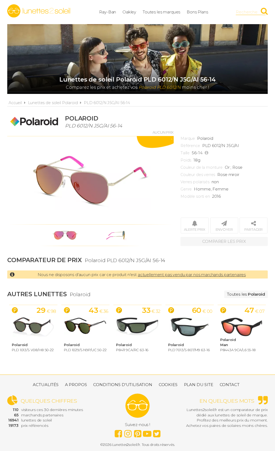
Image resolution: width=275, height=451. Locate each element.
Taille (185, 153)
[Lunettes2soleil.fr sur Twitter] (157, 432)
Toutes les (246, 294)
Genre (186, 189)
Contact (230, 384)
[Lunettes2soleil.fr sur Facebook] (118, 432)
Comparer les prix (224, 241)
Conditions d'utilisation (122, 384)
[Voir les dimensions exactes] (207, 153)
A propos (76, 384)
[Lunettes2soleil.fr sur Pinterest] (137, 432)
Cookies (168, 384)
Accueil (15, 102)
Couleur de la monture (201, 167)
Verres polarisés (194, 181)
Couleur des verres (197, 174)
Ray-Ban (107, 11)
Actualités (46, 384)
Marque (187, 138)
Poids (185, 160)
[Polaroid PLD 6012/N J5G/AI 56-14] (90, 180)
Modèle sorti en (195, 196)
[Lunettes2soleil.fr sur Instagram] (128, 432)
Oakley (129, 11)
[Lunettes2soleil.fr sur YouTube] (147, 432)
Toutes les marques (161, 11)
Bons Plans (197, 11)
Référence (190, 145)
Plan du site (198, 384)
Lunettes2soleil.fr (38, 11)
